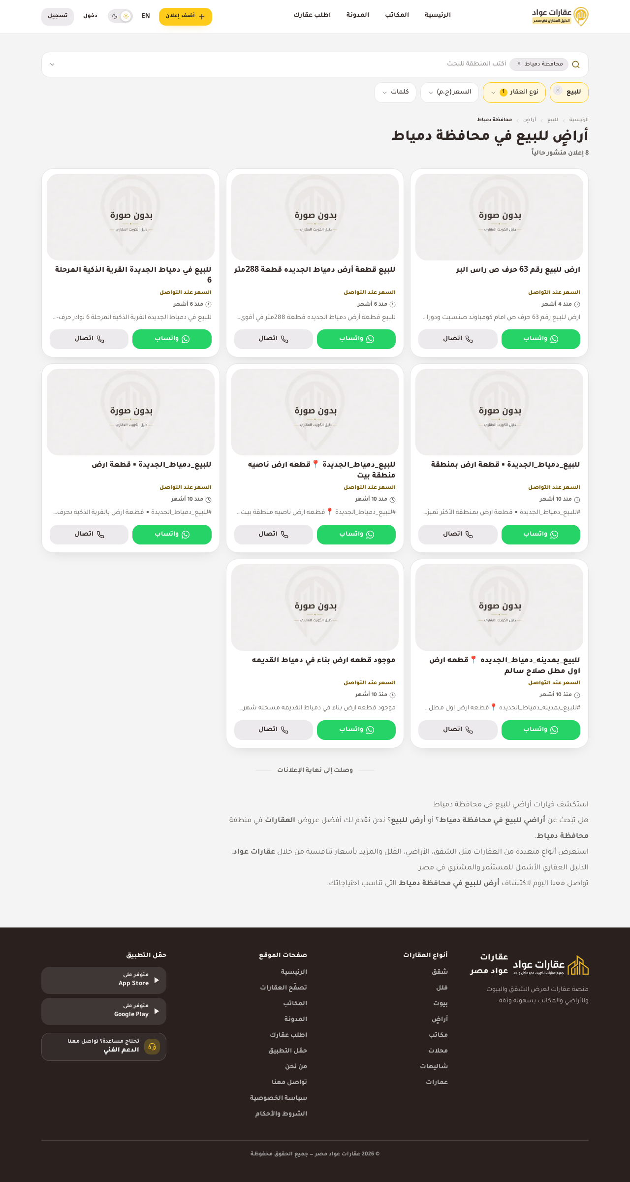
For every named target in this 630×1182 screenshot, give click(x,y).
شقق (440, 972)
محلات (438, 1051)
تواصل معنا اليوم (561, 884)
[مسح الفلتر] (558, 90)
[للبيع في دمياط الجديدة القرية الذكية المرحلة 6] (131, 263)
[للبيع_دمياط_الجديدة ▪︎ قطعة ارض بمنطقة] (499, 458)
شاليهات (434, 1067)
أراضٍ (529, 120)
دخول (90, 16)
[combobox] (284, 64)
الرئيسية (438, 15)
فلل (442, 988)
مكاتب (438, 1035)
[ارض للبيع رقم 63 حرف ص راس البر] (499, 263)
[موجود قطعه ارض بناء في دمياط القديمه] (315, 653)
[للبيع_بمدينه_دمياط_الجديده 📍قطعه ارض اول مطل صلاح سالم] (499, 653)
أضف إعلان (180, 16)
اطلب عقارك (312, 15)
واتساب (535, 339)
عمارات (437, 1083)
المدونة (357, 15)
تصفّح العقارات (283, 988)
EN (146, 17)
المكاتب (397, 15)
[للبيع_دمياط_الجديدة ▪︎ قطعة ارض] (131, 458)
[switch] (120, 16)
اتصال (452, 339)
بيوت (440, 1004)
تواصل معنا (289, 1083)
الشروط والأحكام (281, 1114)
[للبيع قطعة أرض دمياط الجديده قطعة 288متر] (315, 263)
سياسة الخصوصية (278, 1098)
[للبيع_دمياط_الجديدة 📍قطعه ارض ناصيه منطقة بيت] (315, 458)
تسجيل (57, 16)
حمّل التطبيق (287, 1051)
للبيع (552, 120)
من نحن (296, 1067)
